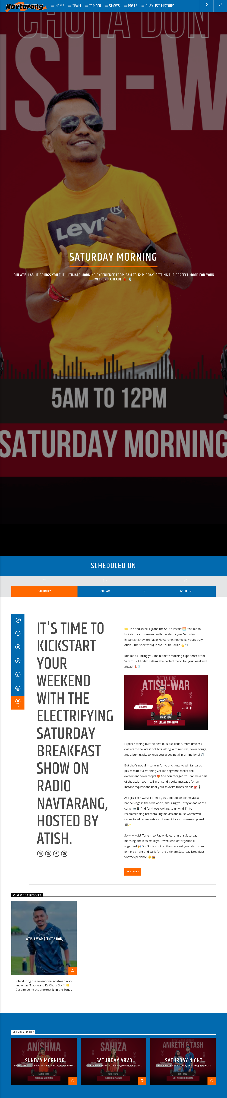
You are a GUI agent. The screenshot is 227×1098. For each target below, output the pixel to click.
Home (60, 6)
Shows (114, 6)
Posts (133, 6)
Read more (133, 932)
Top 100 (95, 6)
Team (76, 6)
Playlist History (160, 6)
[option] (44, 1009)
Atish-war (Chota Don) (45, 1000)
